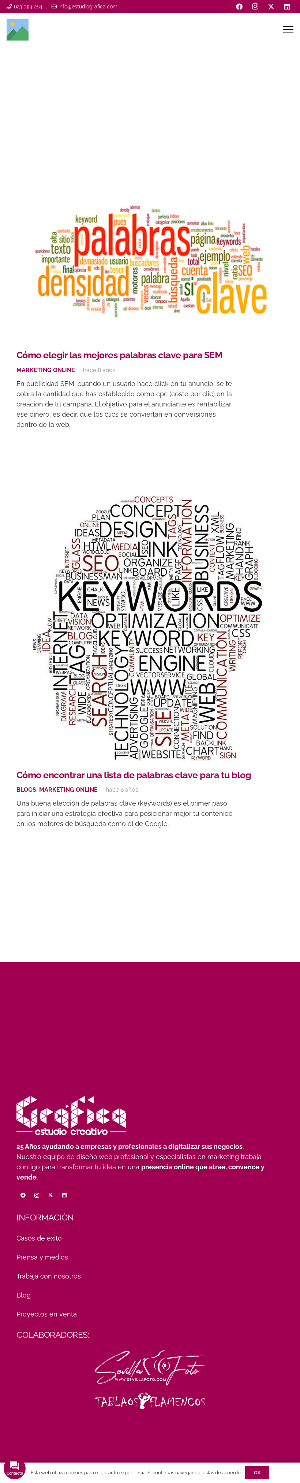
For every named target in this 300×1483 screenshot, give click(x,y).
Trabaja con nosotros (48, 1276)
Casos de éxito (39, 1238)
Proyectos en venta (46, 1314)
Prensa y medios (42, 1257)
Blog (23, 1295)
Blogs (26, 789)
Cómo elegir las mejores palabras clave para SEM (119, 354)
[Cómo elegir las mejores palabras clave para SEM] (150, 260)
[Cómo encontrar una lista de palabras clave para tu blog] (150, 629)
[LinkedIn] (286, 6)
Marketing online (45, 370)
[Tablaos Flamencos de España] (150, 1400)
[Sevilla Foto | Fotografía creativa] (150, 1367)
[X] (271, 6)
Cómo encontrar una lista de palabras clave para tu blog (133, 774)
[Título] (18, 30)
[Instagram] (255, 6)
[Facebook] (239, 6)
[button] (288, 29)
